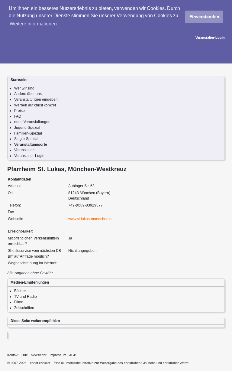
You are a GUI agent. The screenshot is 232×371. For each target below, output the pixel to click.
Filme (18, 302)
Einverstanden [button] (204, 16)
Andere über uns (28, 94)
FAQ (17, 116)
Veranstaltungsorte (30, 144)
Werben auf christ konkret (35, 105)
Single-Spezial (26, 139)
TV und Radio (25, 297)
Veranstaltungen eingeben (36, 99)
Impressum (58, 355)
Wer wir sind (24, 88)
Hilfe (24, 355)
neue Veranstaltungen (32, 122)
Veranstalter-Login (210, 37)
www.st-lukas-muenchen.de (91, 219)
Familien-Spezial (28, 133)
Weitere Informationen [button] (33, 23)
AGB (72, 355)
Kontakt (12, 355)
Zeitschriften (24, 308)
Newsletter (39, 355)
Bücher (20, 291)
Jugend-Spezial (27, 127)
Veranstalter (24, 150)
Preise (19, 111)
